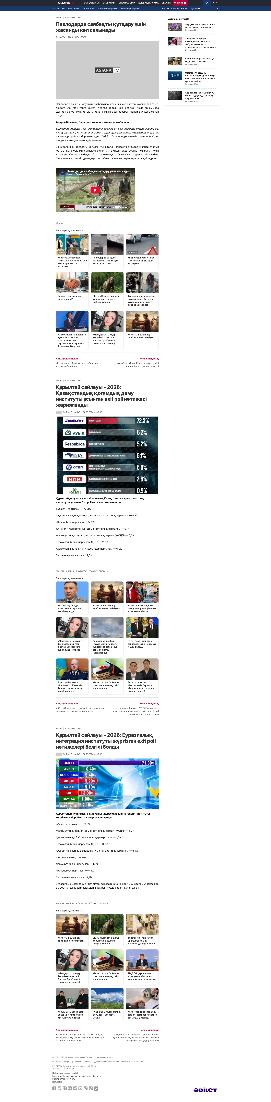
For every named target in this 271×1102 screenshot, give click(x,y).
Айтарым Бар (88, 8)
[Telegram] (75, 1088)
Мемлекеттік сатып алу (63, 1079)
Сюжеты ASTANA (73, 18)
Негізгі (59, 18)
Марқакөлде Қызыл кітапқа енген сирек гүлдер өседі (200, 26)
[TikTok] (85, 1088)
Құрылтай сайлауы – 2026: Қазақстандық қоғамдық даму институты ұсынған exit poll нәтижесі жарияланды (80, 1037)
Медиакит (57, 1081)
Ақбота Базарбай (71, 412)
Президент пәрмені (130, 8)
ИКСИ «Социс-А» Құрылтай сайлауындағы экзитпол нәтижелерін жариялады (80, 709)
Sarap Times (73, 8)
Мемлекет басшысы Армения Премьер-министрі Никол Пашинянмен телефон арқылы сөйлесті (200, 77)
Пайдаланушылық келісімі (65, 1073)
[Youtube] (80, 1088)
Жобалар (109, 2)
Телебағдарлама (148, 2)
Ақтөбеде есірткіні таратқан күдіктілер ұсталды (200, 60)
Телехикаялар (126, 2)
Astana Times (58, 8)
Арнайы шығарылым (108, 8)
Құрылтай (82, 571)
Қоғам (60, 223)
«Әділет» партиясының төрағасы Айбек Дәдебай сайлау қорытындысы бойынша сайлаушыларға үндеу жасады (136, 1037)
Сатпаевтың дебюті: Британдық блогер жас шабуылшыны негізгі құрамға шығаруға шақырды (200, 42)
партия (60, 571)
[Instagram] (64, 1088)
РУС (215, 3)
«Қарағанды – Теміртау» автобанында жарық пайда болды (77, 365)
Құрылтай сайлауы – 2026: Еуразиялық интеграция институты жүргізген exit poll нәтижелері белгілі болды (135, 711)
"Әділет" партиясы (99, 571)
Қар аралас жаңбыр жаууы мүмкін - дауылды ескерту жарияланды (200, 95)
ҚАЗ (207, 3)
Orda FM (166, 2)
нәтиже (70, 571)
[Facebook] (54, 1088)
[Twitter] (59, 1088)
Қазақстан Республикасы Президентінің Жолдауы (76, 1076)
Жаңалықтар (92, 2)
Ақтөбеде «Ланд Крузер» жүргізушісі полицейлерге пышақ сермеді (138, 365)
